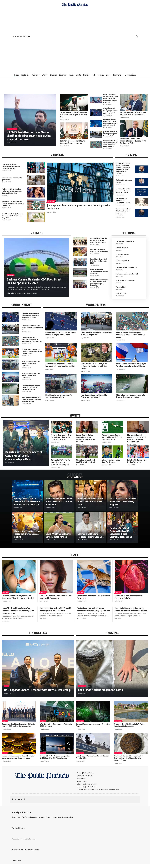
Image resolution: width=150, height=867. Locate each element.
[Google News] (21, 36)
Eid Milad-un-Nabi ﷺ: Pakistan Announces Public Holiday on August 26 (12, 216)
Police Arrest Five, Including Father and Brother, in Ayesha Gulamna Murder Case (12, 191)
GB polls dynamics (122, 248)
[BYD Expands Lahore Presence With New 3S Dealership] (38, 668)
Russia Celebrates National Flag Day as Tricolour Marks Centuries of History (131, 365)
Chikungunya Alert (122, 261)
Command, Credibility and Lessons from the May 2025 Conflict (123, 191)
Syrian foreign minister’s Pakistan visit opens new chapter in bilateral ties (73, 114)
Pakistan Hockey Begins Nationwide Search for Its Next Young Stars (112, 437)
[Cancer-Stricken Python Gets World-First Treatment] (94, 576)
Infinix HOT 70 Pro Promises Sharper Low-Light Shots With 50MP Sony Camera (55, 757)
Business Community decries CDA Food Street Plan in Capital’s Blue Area (34, 281)
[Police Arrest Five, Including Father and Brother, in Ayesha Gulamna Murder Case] (36, 192)
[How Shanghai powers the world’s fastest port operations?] (10, 365)
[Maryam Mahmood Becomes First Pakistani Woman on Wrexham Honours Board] (138, 427)
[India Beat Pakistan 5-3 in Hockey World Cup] (138, 451)
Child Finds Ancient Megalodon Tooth (100, 690)
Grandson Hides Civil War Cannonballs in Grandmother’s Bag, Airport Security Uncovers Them (128, 758)
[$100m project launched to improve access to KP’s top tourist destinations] (80, 182)
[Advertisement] (75, 39)
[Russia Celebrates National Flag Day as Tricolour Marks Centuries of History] (132, 352)
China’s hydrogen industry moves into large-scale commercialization (31, 387)
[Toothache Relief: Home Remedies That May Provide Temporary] (56, 576)
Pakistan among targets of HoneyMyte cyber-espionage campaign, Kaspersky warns (18, 757)
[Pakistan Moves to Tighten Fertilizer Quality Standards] (80, 272)
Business (10, 275)
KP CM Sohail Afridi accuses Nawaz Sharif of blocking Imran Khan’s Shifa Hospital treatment (29, 135)
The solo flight (121, 287)
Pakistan (51, 201)
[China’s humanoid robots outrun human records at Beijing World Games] (96, 112)
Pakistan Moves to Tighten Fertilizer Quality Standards (99, 271)
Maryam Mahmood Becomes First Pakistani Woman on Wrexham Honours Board (136, 438)
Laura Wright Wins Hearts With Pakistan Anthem (58, 535)
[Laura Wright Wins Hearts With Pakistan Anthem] (59, 527)
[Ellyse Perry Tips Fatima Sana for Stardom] (112, 451)
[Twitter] (15, 36)
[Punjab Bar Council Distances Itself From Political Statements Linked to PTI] (36, 204)
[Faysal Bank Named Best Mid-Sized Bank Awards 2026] (80, 262)
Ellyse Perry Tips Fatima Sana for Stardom (111, 461)
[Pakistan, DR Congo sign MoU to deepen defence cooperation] (74, 130)
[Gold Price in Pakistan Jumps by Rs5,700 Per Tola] (80, 251)
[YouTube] (18, 36)
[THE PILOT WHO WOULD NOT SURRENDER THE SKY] (141, 202)
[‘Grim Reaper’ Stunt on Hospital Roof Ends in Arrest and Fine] (93, 743)
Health (5, 592)
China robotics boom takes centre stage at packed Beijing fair (110, 133)
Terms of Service (18, 828)
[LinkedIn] (29, 36)
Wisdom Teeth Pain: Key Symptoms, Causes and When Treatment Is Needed (18, 596)
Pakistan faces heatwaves (125, 280)
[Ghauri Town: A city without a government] (36, 180)
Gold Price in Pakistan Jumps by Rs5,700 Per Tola (99, 251)
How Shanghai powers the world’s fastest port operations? (31, 363)
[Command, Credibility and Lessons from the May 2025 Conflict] (141, 192)
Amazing (82, 686)
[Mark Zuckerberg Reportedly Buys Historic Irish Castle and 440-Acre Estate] (96, 352)
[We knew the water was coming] (141, 182)
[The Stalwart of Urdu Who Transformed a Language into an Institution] (141, 213)
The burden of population (125, 241)
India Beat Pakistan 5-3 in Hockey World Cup (137, 461)
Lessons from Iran (122, 254)
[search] (137, 36)
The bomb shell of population (126, 267)
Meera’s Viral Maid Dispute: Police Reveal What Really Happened (122, 501)
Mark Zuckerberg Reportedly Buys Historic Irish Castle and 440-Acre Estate (94, 366)
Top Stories (12, 129)
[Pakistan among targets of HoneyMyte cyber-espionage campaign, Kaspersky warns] (19, 743)
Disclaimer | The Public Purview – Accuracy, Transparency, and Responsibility (42, 817)
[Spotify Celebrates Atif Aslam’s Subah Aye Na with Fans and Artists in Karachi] (96, 123)
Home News (16, 861)
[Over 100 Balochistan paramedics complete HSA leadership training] (36, 167)
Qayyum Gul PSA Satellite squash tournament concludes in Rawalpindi (60, 462)
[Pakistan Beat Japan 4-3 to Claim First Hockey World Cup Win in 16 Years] (61, 427)
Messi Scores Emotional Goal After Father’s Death (86, 461)
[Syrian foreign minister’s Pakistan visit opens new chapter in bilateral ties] (74, 102)
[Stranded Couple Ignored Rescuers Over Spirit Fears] (93, 711)
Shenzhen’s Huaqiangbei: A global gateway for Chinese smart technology (31, 399)
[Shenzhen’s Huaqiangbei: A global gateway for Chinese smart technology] (10, 400)
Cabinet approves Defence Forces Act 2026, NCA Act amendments (133, 113)
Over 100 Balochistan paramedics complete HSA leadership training (11, 166)
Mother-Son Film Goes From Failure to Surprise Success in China (27, 533)
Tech (6, 686)
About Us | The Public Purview (24, 839)
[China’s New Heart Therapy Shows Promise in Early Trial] (131, 576)
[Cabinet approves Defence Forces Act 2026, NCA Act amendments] (134, 102)
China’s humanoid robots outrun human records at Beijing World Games (110, 111)
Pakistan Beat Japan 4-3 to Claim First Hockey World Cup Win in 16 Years (61, 437)
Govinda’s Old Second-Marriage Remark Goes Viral (91, 535)
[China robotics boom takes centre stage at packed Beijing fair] (96, 134)
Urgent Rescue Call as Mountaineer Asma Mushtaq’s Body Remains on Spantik (85, 438)
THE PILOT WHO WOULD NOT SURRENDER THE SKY (123, 201)
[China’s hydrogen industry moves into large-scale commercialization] (10, 388)
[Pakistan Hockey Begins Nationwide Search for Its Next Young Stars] (112, 427)
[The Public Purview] (75, 36)
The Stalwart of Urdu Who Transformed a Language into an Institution (123, 212)
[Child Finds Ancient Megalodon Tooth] (112, 668)
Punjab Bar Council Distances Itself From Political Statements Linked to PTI (13, 203)
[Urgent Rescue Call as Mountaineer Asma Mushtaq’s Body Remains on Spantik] (87, 427)
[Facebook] (13, 36)
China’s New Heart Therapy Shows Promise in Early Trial (128, 596)
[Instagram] (26, 36)
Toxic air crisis (121, 293)
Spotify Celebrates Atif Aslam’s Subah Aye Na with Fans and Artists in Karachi (110, 122)
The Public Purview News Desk (16, 293)
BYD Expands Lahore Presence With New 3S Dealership (37, 690)
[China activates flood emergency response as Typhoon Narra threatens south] (96, 144)
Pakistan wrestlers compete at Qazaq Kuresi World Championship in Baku (23, 455)
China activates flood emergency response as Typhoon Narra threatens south (110, 143)
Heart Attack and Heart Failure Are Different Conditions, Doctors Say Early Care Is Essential (18, 611)
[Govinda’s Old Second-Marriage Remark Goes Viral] (91, 527)
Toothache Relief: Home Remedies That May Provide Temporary (56, 596)
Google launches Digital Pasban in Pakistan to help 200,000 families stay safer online (18, 725)
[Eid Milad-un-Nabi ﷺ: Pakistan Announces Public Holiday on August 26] (36, 217)
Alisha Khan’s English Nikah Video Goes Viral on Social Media (90, 501)
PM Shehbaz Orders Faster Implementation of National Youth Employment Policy (133, 140)
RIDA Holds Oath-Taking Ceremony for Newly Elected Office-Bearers (98, 240)
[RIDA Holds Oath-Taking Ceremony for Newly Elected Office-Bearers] (80, 241)
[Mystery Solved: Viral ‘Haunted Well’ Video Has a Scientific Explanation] (131, 711)
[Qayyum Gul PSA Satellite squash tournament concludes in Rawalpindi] (61, 451)
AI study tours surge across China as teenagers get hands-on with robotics (32, 351)
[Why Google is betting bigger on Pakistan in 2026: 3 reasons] (57, 711)
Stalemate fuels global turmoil (127, 274)
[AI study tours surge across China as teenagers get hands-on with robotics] (10, 353)
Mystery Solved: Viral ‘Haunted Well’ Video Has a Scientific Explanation (129, 725)
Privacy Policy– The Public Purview (25, 850)
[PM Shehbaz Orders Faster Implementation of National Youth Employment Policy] (134, 128)
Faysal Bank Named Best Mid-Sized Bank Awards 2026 (98, 261)
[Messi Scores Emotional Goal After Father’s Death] (87, 451)
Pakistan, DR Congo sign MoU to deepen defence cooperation (72, 142)
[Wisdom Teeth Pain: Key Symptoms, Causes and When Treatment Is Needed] (19, 576)
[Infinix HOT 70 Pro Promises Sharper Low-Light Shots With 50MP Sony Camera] (57, 743)
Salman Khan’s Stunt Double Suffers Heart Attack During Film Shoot (59, 501)
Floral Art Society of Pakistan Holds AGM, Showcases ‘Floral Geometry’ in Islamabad (120, 532)
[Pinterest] (24, 36)
